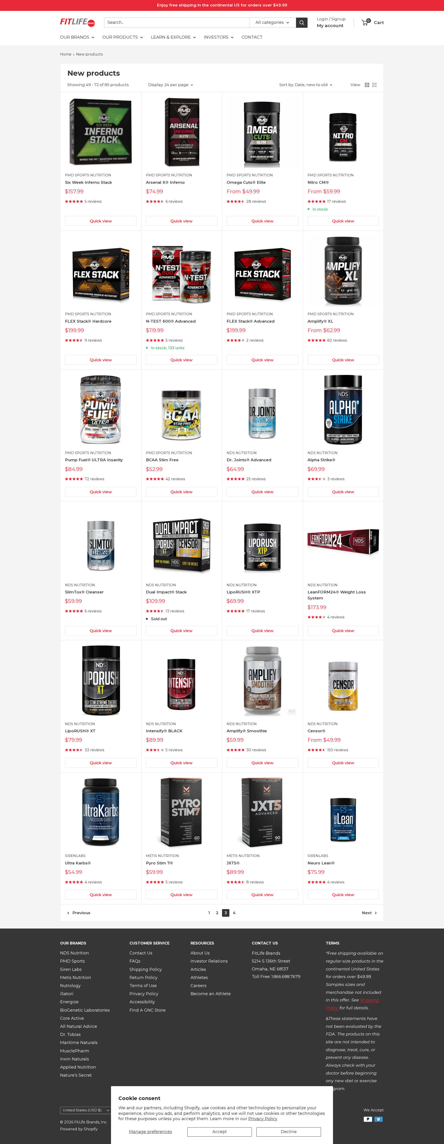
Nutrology (70, 985)
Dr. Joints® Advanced (249, 460)
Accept (219, 1131)
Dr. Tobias (70, 1034)
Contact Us (141, 953)
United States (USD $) (82, 1110)
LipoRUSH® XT (80, 731)
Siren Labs (71, 969)
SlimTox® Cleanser (84, 592)
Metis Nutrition (162, 856)
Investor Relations (209, 961)
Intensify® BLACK (164, 731)
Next (367, 912)
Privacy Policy (262, 1118)
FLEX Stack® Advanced (250, 321)
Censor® (316, 731)
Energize (69, 1001)
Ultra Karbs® (78, 863)
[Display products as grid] (367, 85)
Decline (289, 1131)
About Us (200, 953)
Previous (81, 912)
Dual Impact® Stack (166, 592)
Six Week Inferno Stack (88, 182)
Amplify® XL (320, 321)
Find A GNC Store (148, 1010)
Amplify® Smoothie (247, 731)
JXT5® (233, 863)
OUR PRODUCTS (120, 37)
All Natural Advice (78, 1026)
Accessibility (142, 1001)
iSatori (66, 993)
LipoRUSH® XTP (243, 592)
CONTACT (252, 37)
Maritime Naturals (79, 1042)
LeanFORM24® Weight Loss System (337, 595)
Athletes (199, 977)
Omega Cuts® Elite (246, 182)
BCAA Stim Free (162, 460)
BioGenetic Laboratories (85, 1010)
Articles (198, 969)
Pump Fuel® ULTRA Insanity (94, 460)
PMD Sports (72, 961)
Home (65, 54)
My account (330, 25)
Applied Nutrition (78, 1067)
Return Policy (143, 977)
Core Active (72, 1018)
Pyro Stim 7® (159, 863)
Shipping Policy (146, 969)
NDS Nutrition (242, 453)
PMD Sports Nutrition (88, 175)
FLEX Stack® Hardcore (88, 321)
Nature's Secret (76, 1075)
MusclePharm (74, 1051)
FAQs (135, 961)
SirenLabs (75, 856)
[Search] (302, 22)
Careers (199, 985)
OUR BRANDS (74, 37)
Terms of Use (143, 985)
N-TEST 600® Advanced (171, 321)
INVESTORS (216, 37)
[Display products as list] (375, 85)
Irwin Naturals (74, 1059)
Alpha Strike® (321, 460)
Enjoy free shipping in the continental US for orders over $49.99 (222, 5)
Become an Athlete (211, 993)
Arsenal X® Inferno (165, 182)
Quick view (101, 221)
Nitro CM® (318, 182)
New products (89, 54)
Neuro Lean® (321, 863)
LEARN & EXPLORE (171, 37)
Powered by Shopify (79, 1129)
